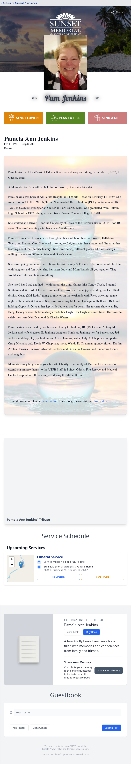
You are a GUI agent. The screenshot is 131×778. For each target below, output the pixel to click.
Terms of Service (75, 749)
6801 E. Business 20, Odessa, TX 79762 (66, 570)
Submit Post (111, 727)
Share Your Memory (108, 670)
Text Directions (58, 576)
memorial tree (49, 401)
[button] (21, 564)
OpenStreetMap (69, 754)
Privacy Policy (55, 749)
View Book (72, 632)
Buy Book (91, 632)
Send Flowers (102, 576)
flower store (100, 401)
